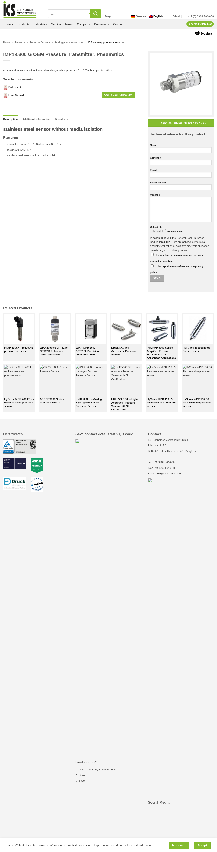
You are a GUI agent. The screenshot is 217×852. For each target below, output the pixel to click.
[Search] (95, 13)
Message (155, 194)
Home (9, 24)
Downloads (101, 24)
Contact (118, 24)
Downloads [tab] (62, 119)
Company (83, 24)
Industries (40, 24)
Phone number (158, 182)
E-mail (153, 170)
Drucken (203, 33)
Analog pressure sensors (68, 42)
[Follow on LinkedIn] (117, 16)
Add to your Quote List (118, 94)
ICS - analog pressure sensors (106, 42)
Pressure (20, 42)
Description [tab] (10, 119)
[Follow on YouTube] (122, 16)
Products (23, 24)
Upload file (156, 227)
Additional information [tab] (36, 119)
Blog (108, 16)
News (69, 24)
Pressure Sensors (39, 42)
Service (56, 24)
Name (153, 145)
